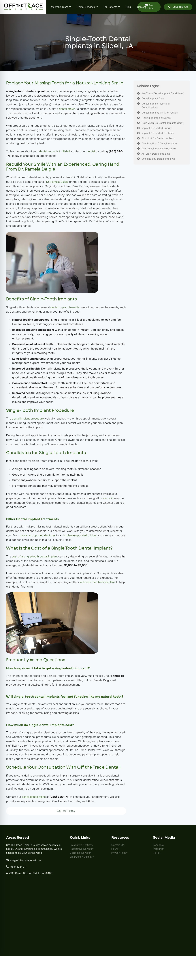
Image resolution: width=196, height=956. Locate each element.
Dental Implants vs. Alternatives (159, 112)
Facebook (158, 844)
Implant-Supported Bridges (156, 128)
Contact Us (117, 844)
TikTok (156, 852)
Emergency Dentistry (82, 856)
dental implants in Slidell (54, 151)
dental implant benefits (64, 307)
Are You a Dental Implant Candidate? (162, 93)
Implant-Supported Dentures (157, 133)
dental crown (67, 108)
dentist (91, 151)
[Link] (23, 7)
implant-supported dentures (37, 535)
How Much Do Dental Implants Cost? (162, 123)
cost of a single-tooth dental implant (35, 556)
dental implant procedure (28, 418)
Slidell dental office (34, 796)
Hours (114, 848)
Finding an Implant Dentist (156, 117)
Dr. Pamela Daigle (57, 181)
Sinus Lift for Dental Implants (158, 138)
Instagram (158, 848)
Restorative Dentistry (82, 848)
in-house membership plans (97, 582)
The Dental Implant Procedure (158, 148)
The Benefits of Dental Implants (159, 143)
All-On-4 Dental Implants (155, 153)
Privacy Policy (119, 852)
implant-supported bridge (79, 535)
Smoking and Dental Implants (158, 158)
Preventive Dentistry (81, 844)
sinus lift (108, 498)
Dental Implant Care (152, 98)
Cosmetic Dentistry (81, 852)
